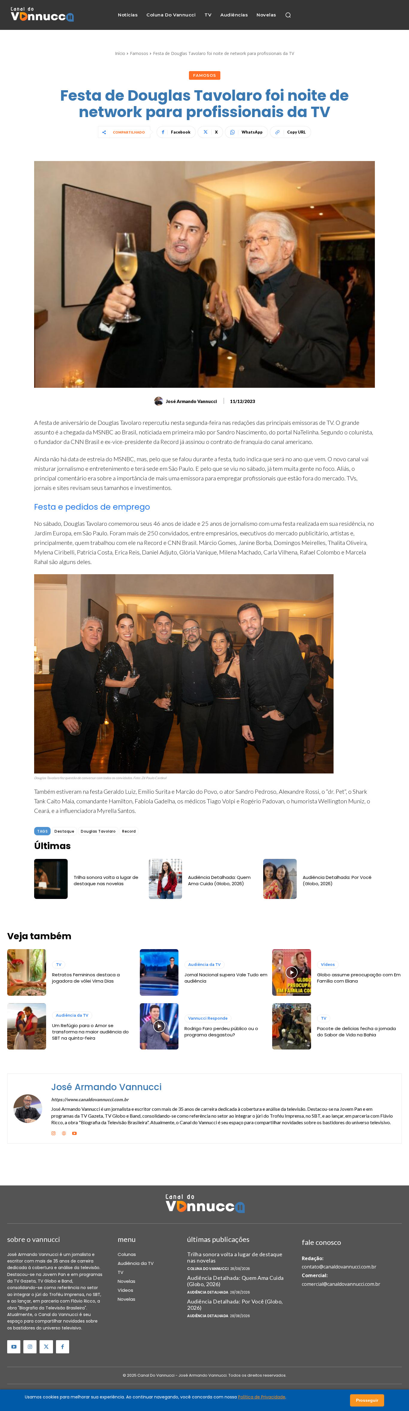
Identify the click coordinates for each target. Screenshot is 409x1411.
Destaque (64, 831)
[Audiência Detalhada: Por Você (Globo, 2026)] (280, 879)
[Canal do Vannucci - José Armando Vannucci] (42, 15)
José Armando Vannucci (191, 401)
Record (129, 831)
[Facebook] (62, 1346)
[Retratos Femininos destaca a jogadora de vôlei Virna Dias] (26, 972)
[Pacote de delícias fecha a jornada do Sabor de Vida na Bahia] (291, 1026)
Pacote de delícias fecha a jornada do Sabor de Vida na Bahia (356, 1031)
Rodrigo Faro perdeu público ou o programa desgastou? (221, 1031)
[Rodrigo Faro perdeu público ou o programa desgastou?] (159, 1026)
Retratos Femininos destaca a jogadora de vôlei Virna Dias (86, 978)
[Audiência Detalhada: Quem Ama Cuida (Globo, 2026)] (165, 879)
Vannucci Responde (208, 1018)
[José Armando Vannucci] (159, 401)
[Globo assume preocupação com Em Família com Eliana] (291, 972)
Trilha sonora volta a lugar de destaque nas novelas (106, 880)
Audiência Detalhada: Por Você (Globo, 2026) (235, 1304)
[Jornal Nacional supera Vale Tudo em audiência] (159, 972)
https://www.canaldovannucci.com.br (89, 1099)
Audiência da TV (204, 964)
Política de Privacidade (261, 1397)
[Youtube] (74, 1132)
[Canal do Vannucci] (204, 1204)
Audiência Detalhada (207, 1292)
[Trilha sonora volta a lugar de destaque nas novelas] (51, 879)
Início (120, 53)
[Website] (64, 1132)
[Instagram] (53, 1132)
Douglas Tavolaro (98, 831)
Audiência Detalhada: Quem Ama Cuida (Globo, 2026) (219, 880)
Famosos (139, 53)
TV (58, 964)
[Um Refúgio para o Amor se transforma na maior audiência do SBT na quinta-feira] (26, 1026)
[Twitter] (46, 1346)
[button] (288, 15)
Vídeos (328, 964)
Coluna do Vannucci (207, 1268)
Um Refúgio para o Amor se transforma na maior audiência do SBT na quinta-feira (90, 1031)
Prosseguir (367, 1400)
